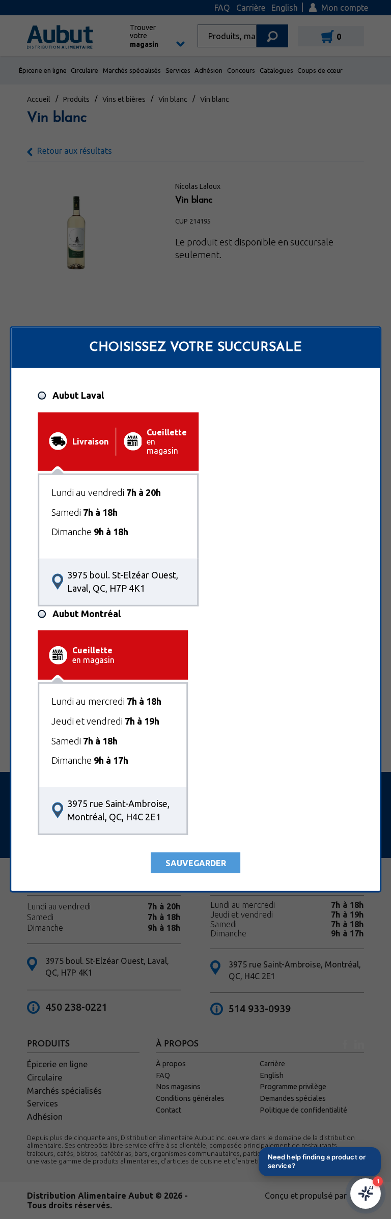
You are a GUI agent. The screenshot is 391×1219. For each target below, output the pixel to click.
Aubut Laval (78, 395)
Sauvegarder (195, 863)
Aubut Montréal (86, 613)
